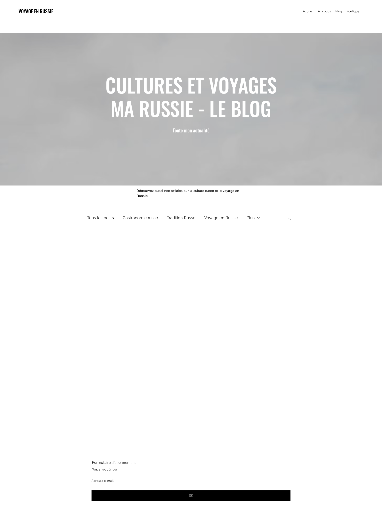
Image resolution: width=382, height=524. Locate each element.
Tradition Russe (181, 217)
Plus (251, 217)
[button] (289, 218)
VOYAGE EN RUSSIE (36, 11)
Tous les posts (100, 217)
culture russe (203, 191)
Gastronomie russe (140, 217)
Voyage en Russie (221, 217)
